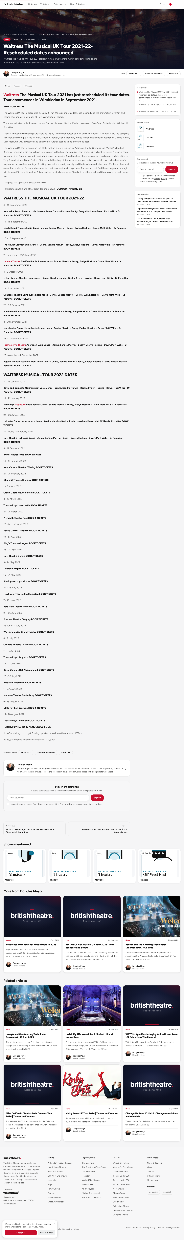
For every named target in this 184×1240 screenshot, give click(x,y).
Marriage (99, 880)
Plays (50, 1184)
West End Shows (55, 1171)
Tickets (43, 4)
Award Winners (54, 1197)
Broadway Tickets (56, 1202)
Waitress (11, 94)
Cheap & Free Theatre (123, 1210)
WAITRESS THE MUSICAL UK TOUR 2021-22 (157, 106)
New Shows (118, 1189)
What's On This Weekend (124, 1167)
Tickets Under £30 (121, 1180)
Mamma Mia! (87, 1184)
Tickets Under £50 (121, 1184)
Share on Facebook (154, 73)
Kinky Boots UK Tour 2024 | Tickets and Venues (92, 1113)
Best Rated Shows (121, 1197)
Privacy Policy (149, 1227)
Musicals (10, 853)
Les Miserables (88, 1171)
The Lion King (88, 1163)
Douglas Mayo (24, 764)
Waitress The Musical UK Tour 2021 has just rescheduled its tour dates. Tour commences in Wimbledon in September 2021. (157, 96)
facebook (167, 1192)
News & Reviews (77, 4)
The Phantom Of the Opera (94, 1167)
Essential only (46, 1233)
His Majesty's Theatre (14, 344)
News (33, 34)
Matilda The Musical (91, 1193)
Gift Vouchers (153, 1176)
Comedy (51, 1193)
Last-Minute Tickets (57, 1167)
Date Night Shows (121, 1206)
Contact (150, 1171)
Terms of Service (133, 1227)
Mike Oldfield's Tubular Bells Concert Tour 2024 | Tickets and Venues (29, 1115)
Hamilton (86, 1176)
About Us (151, 1167)
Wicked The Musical (91, 1180)
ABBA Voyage (88, 1189)
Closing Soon (119, 1193)
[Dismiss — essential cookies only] (54, 1224)
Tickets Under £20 (121, 1176)
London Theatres (120, 1171)
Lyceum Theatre (11, 261)
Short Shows (118, 1202)
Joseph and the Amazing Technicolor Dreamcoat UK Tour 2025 (145, 946)
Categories (59, 4)
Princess (144, 880)
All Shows (32, 4)
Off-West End (146, 853)
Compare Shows (120, 1215)
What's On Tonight (121, 1163)
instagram (153, 1192)
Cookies (160, 1227)
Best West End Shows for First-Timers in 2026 (31, 944)
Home (6, 34)
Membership (152, 1180)
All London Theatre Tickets (60, 1163)
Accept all (20, 1233)
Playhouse (20, 404)
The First (54, 880)
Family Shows (54, 1189)
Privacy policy (66, 804)
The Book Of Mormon (91, 1197)
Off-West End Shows (57, 1176)
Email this (173, 73)
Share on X (134, 73)
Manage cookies (173, 1227)
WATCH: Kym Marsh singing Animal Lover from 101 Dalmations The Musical (151, 1036)
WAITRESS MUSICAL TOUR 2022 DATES (156, 111)
